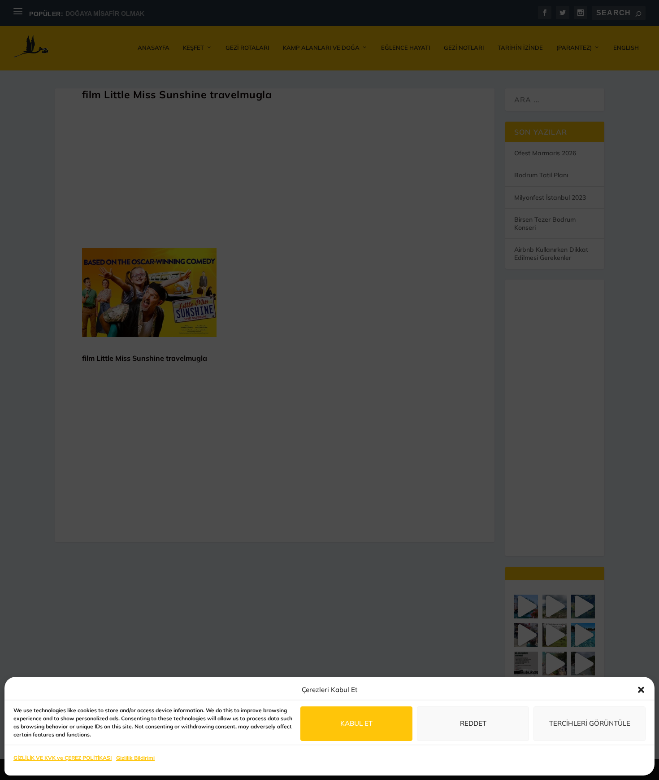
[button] (641, 689)
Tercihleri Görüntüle (589, 723)
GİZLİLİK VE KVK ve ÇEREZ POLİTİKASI (62, 757)
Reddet (473, 723)
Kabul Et (356, 723)
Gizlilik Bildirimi (135, 757)
